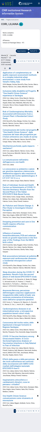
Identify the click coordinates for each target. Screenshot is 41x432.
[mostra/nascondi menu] (39, 3)
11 (36, 61)
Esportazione (21, 51)
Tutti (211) (33, 51)
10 (33, 61)
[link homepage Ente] (25, 3)
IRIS (2, 20)
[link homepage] (7, 3)
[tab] (5, 68)
